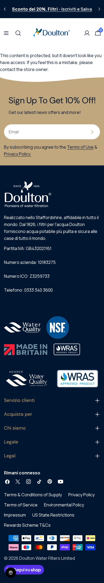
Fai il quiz (51, 362)
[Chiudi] (83, 216)
